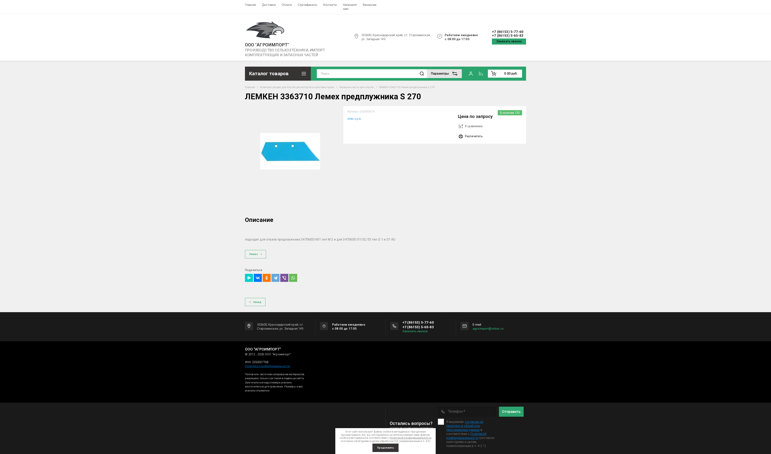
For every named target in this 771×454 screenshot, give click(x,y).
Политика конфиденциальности (267, 366)
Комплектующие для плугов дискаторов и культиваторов (297, 87)
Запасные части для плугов (356, 87)
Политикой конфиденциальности (466, 436)
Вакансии (369, 5)
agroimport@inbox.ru (488, 328)
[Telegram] (275, 278)
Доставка (269, 5)
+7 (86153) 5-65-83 (507, 36)
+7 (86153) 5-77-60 (507, 32)
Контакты (330, 5)
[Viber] (284, 278)
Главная (250, 5)
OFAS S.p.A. (354, 118)
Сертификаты (307, 5)
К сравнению (474, 126)
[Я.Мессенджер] (249, 278)
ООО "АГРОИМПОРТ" (267, 45)
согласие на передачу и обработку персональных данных (464, 426)
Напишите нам (350, 7)
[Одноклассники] (267, 278)
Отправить (511, 411)
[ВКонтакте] (258, 278)
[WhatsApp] (293, 278)
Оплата (287, 5)
